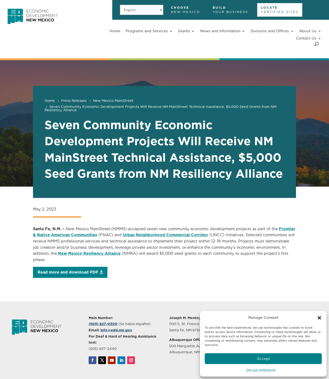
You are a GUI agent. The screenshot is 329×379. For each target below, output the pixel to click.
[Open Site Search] (317, 44)
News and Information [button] (220, 31)
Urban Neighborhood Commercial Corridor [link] (165, 235)
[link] (32, 26)
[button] (319, 317)
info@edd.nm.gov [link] (116, 330)
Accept (263, 359)
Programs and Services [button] (147, 31)
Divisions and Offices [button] (269, 31)
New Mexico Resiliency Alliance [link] (89, 253)
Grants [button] (184, 31)
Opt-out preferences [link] (261, 370)
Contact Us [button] (306, 38)
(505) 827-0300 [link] (103, 324)
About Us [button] (307, 31)
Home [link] (115, 31)
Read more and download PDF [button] (68, 272)
